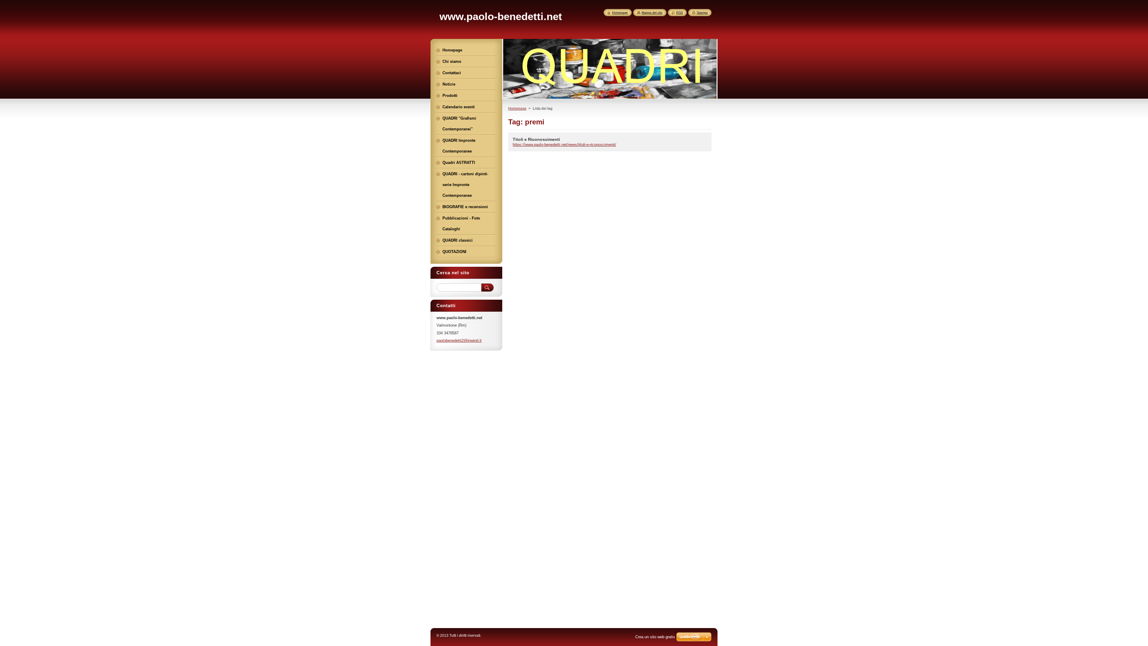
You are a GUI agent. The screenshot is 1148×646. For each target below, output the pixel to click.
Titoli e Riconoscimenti (536, 139)
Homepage (517, 108)
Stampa (702, 12)
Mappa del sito (652, 12)
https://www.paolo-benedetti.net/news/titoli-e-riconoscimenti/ (564, 144)
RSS (679, 12)
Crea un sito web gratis (655, 637)
